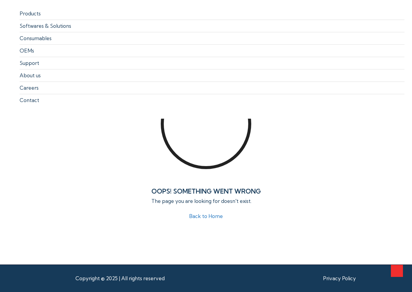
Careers (29, 88)
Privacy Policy (339, 278)
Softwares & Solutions (45, 26)
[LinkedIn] (371, 278)
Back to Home (206, 216)
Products (30, 13)
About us (30, 75)
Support (29, 63)
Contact (29, 100)
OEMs (27, 50)
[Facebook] (363, 278)
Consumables (36, 38)
